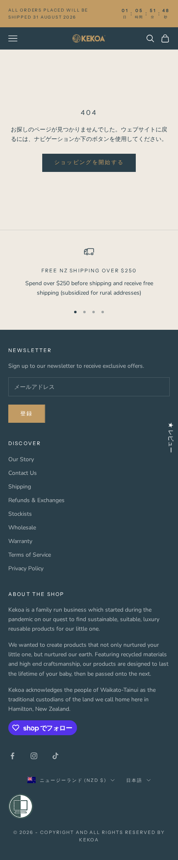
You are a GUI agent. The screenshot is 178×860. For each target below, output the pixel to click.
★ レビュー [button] (171, 437)
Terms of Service (29, 555)
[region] (89, 272)
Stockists (20, 514)
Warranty (20, 541)
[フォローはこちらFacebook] (12, 756)
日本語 (134, 780)
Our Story (21, 459)
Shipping (19, 487)
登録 (26, 413)
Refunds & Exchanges (36, 500)
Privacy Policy (25, 568)
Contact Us (22, 473)
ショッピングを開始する (89, 162)
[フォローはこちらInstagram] (34, 756)
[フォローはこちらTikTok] (55, 756)
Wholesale (22, 527)
